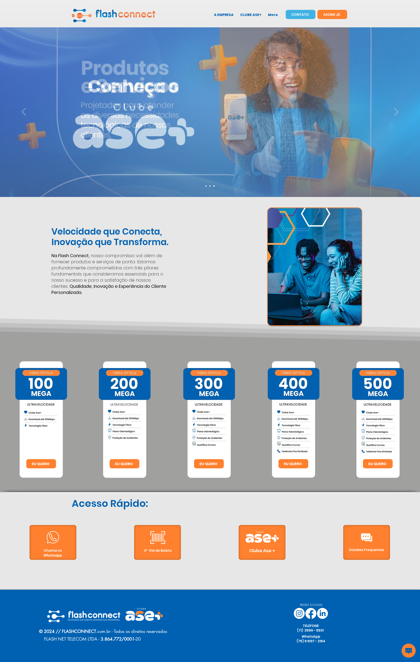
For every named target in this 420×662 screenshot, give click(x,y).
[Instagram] (299, 613)
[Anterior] (24, 112)
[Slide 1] (206, 186)
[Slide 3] (214, 186)
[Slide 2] (210, 186)
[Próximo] (396, 112)
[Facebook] (310, 613)
